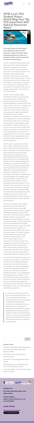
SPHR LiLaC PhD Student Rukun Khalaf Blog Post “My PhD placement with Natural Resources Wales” (16, 349)
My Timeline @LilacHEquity (11, 410)
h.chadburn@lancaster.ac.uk (16, 399)
